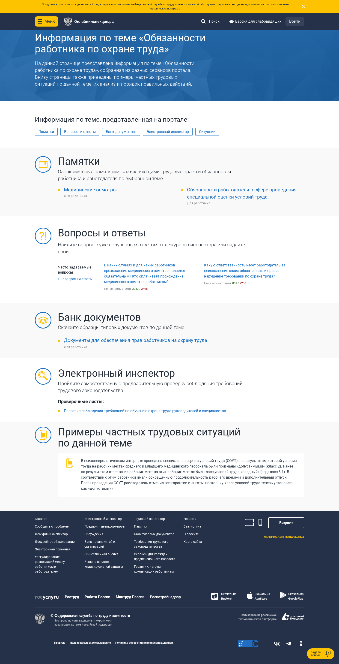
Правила (59, 642)
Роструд (72, 597)
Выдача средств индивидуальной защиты (103, 564)
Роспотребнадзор (165, 597)
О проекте (191, 534)
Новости (190, 519)
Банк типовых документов (154, 534)
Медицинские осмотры (90, 190)
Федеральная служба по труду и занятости (92, 615)
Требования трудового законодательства (151, 544)
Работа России (97, 597)
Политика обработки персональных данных (144, 642)
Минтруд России (130, 597)
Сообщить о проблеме (51, 526)
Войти (294, 21)
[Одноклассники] (301, 643)
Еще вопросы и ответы (75, 279)
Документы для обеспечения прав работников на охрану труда (135, 340)
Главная (41, 519)
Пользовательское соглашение (90, 642)
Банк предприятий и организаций (99, 544)
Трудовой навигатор (149, 519)
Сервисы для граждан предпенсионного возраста (154, 556)
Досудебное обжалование (54, 541)
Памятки (141, 526)
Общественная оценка (101, 554)
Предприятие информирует (105, 526)
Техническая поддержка (283, 536)
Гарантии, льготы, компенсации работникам (154, 569)
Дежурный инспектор (51, 534)
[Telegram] (289, 643)
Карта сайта (193, 541)
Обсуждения (93, 534)
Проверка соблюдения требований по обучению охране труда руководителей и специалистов (145, 411)
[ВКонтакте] (277, 643)
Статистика (192, 526)
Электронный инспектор (103, 519)
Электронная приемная (53, 549)
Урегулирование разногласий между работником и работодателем (50, 564)
